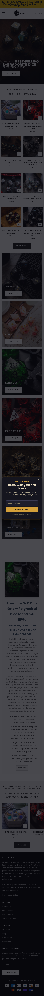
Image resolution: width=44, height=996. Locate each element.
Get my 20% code (22, 509)
